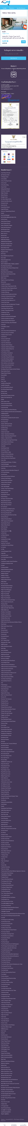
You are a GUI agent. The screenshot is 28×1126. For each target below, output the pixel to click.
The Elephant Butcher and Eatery (8, 897)
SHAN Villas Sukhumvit (6, 810)
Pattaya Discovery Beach (6, 707)
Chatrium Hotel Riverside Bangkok (8, 316)
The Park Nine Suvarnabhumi (7, 935)
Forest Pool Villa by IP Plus (6, 405)
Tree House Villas (5, 1010)
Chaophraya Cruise (5, 312)
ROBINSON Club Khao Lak (6, 761)
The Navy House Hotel (6, 927)
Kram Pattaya (4, 529)
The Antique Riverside (6, 883)
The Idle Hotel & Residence (7, 909)
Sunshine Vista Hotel (5, 844)
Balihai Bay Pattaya (5, 239)
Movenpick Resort (5, 636)
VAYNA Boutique (4, 1029)
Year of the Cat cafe (5, 1101)
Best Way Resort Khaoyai (6, 265)
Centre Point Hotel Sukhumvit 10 (8, 300)
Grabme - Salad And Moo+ (6, 438)
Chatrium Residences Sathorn (7, 318)
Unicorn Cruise (4, 1022)
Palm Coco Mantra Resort (6, 695)
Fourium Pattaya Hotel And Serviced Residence (11, 411)
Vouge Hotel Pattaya (5, 1053)
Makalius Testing (4, 575)
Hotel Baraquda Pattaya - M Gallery (8, 462)
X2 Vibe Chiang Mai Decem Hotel (8, 1097)
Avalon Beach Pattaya (5, 221)
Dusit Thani (3, 381)
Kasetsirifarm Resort (5, 494)
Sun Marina (3, 832)
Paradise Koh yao (4, 703)
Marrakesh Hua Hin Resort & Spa (8, 599)
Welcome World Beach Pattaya (7, 1061)
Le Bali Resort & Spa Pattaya (7, 545)
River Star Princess (5, 757)
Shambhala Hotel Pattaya (6, 808)
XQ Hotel (3, 1099)
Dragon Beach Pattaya (6, 373)
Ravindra (3, 741)
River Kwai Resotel (5, 753)
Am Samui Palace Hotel (6, 199)
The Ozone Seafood (5, 931)
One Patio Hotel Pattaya (6, 678)
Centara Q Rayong (5, 292)
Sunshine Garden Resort (6, 836)
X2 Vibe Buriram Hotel (6, 1095)
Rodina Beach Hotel (5, 765)
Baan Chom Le (4, 233)
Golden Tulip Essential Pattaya (7, 433)
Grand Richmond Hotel (6, 444)
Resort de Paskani (5, 747)
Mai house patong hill (5, 571)
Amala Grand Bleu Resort (6, 201)
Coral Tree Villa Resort (6, 342)
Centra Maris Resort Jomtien (7, 298)
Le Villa (2, 549)
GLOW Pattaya (4, 429)
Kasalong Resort (4, 492)
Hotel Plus (3, 468)
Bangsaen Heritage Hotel (6, 243)
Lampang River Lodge (6, 539)
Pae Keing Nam (4, 691)
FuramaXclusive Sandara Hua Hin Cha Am (10, 417)
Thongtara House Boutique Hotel (8, 998)
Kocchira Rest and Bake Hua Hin (8, 508)
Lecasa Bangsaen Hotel (6, 551)
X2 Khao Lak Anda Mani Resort (7, 1091)
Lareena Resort (4, 541)
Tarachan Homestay (5, 867)
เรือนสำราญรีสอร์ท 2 (5, 1114)
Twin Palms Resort (5, 1020)
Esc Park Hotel (4, 393)
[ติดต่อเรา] (13, 74)
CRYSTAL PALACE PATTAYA (7, 361)
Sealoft (2, 806)
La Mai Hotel (3, 533)
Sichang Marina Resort (6, 816)
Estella (2, 399)
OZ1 (2, 682)
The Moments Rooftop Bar (6, 923)
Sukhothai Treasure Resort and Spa (8, 828)
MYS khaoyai (3, 638)
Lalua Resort (3, 537)
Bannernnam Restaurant (6, 245)
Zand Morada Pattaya (5, 1107)
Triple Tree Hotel (5, 1014)
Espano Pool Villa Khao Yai (6, 397)
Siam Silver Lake (4, 814)
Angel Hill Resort (4, 209)
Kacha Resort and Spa (5, 490)
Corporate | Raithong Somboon (7, 346)
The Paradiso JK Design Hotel (7, 933)
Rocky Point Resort (5, 763)
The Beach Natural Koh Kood (7, 885)
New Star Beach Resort (6, 652)
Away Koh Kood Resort (6, 227)
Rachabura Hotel (4, 737)
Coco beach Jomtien (5, 340)
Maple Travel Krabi (5, 593)
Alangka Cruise (4, 197)
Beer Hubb (3, 257)
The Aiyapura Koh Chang (6, 881)
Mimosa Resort (4, 630)
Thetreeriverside (5, 992)
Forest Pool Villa (4, 407)
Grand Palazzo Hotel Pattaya (7, 442)
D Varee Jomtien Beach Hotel (7, 365)
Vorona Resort (4, 1051)
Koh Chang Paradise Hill (6, 512)
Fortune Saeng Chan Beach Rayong (8, 409)
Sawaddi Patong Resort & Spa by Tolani (9, 796)
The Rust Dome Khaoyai (6, 958)
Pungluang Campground (6, 733)
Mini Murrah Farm (4, 632)
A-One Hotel (3, 183)
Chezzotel (3, 324)
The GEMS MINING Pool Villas (7, 903)
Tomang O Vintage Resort (6, 1004)
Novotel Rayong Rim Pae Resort (8, 660)
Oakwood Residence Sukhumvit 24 (8, 672)
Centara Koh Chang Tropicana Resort (9, 288)
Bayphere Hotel (4, 251)
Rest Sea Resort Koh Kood (6, 749)
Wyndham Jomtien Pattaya (7, 1089)
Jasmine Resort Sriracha (6, 482)
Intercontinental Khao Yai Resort (8, 476)
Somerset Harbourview (6, 820)
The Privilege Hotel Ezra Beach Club (9, 946)
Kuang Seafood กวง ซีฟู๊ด (6, 531)
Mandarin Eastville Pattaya (6, 585)
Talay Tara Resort (5, 861)
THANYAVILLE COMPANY (6, 875)
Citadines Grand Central (6, 334)
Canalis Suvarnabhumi (6, 284)
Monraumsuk (3, 634)
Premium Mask (4, 723)
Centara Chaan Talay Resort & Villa (8, 286)
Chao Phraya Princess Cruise (7, 308)
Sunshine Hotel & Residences (7, 840)
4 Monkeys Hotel (4, 176)
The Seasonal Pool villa (6, 966)
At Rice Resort (4, 219)
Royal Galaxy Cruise (5, 769)
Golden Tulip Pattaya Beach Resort (8, 436)
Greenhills (3, 446)
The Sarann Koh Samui (6, 960)
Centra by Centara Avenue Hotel (8, 296)
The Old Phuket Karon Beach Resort (8, 929)
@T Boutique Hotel (5, 174)
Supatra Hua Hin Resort (6, 846)
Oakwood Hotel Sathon (6, 670)
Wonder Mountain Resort (6, 1075)
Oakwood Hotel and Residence (8, 664)
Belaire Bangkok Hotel (6, 259)
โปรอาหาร (11, 8)
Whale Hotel (3, 1065)
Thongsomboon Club (5, 994)
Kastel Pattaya (4, 496)
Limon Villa (3, 559)
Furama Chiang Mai (5, 415)
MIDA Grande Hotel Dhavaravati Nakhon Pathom (11, 622)
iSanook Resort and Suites (6, 480)
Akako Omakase (4, 193)
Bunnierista (3, 282)
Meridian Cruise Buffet (6, 612)
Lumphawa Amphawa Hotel (7, 563)
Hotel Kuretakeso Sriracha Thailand (8, 466)
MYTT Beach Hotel (5, 640)
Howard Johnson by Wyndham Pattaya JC (10, 470)
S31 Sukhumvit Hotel (5, 784)
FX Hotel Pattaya (4, 419)
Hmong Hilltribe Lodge (6, 452)
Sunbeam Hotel (4, 834)
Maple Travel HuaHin (5, 591)
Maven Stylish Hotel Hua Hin (7, 601)
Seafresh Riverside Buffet (6, 802)
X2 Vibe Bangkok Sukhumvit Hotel (8, 1093)
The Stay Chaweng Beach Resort (8, 972)
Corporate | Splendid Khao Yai (7, 348)
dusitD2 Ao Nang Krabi (6, 383)
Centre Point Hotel (5, 302)
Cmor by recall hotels (5, 338)
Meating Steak (4, 603)
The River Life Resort (5, 952)
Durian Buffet (4, 375)
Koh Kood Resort (4, 516)
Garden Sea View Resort (6, 425)
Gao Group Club (4, 421)
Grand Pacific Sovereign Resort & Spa (9, 440)
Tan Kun (3, 863)
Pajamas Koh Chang (5, 693)
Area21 (2, 213)
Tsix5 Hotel (3, 1016)
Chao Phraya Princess (5, 172)
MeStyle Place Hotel (5, 618)
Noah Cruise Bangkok (5, 656)
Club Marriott (4, 336)
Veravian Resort (4, 1039)
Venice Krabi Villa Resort (6, 1037)
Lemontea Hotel (4, 555)
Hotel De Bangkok (5, 464)
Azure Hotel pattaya (5, 231)
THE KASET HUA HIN (5, 911)
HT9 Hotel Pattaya (5, 472)
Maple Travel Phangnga (6, 589)
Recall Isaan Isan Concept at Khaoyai (9, 743)
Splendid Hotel (4, 824)
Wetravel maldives (5, 1063)
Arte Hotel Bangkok (5, 215)
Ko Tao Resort (4, 506)
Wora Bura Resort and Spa (6, 1081)
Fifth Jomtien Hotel (5, 401)
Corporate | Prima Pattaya (6, 344)
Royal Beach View (5, 767)
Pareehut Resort (4, 705)
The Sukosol (3, 974)
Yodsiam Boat (4, 1103)
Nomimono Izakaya (5, 658)
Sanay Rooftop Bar (5, 792)
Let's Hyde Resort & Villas (6, 557)
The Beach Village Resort (6, 887)
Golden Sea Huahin (5, 431)
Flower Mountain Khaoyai (6, 403)
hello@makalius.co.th (6, 89)
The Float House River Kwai (7, 901)
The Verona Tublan (5, 980)
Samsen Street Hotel (5, 790)
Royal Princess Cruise (5, 771)
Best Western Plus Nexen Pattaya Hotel (9, 268)
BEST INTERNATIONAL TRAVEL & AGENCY (10, 263)
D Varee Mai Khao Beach (6, 367)
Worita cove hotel (5, 1085)
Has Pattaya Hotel (5, 448)
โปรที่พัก (4, 8)
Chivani (2, 328)
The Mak (3, 917)
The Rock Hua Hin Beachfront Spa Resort (10, 954)
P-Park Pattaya (4, 684)
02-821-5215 (3, 91)
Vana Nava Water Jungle (6, 1027)
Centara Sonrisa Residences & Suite (9, 294)
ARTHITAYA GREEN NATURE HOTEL (8, 217)
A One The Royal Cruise (6, 180)
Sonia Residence (4, 822)
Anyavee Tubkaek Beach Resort (8, 211)
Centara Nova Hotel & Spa (6, 290)
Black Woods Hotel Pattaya (7, 272)
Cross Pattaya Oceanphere (7, 353)
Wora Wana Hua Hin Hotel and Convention (10, 1083)
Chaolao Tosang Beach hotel (7, 310)
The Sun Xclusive (5, 976)
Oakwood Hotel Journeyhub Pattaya (9, 666)
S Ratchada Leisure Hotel (6, 782)
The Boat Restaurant (5, 891)
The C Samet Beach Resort (7, 893)
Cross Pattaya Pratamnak (6, 355)
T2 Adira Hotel (4, 856)
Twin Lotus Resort (5, 1018)
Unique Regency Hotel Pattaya (8, 1024)
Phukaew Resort (4, 717)
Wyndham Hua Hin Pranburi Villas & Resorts (10, 1087)
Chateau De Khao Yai (5, 314)
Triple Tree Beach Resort (6, 1012)
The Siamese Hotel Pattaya (7, 968)
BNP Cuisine (3, 278)
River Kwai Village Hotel (6, 755)
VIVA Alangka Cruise (5, 1047)
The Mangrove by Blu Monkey (7, 919)
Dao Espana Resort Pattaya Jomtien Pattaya (10, 369)
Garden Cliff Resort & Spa (6, 423)
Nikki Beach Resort (5, 654)
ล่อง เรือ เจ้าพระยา (21, 8)
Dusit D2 (3, 377)
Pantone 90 (3, 697)
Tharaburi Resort (4, 877)
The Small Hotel (4, 970)
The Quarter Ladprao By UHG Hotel (8, 948)
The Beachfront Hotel (5, 889)
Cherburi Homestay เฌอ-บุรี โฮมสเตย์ (8, 322)
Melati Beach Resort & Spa (6, 606)
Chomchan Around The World (7, 332)
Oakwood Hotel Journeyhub (7, 668)
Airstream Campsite (5, 191)
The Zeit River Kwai (5, 984)
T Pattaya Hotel (4, 854)
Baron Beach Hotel (5, 247)
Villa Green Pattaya (5, 1043)
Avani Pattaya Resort (5, 223)
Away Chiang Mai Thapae (6, 225)
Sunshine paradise (5, 842)
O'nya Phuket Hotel (5, 662)
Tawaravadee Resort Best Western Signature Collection (13, 871)
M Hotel (2, 565)
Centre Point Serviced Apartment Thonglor (10, 304)
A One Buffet (4, 178)
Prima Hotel (3, 725)
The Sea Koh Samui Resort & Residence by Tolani (11, 964)
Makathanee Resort (5, 577)
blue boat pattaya (5, 276)
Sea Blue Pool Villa (5, 798)
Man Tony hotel (4, 583)
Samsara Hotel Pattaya (6, 788)
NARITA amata (4, 644)
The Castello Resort (5, 895)
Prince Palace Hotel (5, 727)
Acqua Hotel (3, 187)
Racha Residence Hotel (6, 735)
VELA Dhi (3, 1033)
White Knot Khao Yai (5, 1067)
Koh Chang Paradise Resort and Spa (8, 514)
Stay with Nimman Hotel (6, 826)
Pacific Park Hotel (4, 688)
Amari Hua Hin (4, 205)
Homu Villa (3, 460)
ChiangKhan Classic (5, 326)
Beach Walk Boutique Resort (7, 255)
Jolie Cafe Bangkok (5, 486)
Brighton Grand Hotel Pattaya (7, 280)
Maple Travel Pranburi (5, 597)
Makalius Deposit (4, 573)
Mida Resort (3, 624)
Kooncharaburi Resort (5, 523)
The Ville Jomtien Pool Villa (7, 982)
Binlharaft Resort (4, 270)
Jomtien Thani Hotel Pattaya (7, 488)
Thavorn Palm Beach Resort (7, 879)
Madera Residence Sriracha (7, 569)
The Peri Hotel (4, 939)
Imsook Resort (4, 474)
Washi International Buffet (6, 1055)
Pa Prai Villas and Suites (6, 686)
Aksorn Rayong (4, 195)
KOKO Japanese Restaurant (7, 521)
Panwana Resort (4, 701)
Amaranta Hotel (4, 203)
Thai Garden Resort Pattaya (7, 873)
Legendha (3, 553)
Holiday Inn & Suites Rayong (7, 454)
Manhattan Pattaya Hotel (6, 587)
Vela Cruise (3, 1031)
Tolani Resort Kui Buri (5, 1002)
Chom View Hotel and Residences (8, 330)
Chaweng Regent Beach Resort (8, 320)
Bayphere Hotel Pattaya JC (7, 249)
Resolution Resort (5, 745)
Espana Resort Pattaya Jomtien (7, 395)
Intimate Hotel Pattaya (6, 478)
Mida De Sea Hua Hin (5, 620)
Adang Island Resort (5, 189)
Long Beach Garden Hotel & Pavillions (9, 561)
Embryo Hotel (4, 391)
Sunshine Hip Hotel (5, 838)
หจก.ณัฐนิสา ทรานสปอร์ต (6, 1109)
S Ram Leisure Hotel (5, 780)
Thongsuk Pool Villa (5, 996)
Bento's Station (4, 261)
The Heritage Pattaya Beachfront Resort (10, 907)
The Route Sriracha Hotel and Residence (10, 956)
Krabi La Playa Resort (5, 525)
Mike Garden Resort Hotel (6, 626)
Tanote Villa (3, 865)
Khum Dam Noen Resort (6, 504)
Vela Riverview (4, 1035)
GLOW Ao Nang (4, 427)
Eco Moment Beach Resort (6, 389)
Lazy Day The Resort (5, 543)
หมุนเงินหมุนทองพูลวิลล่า (6, 1112)
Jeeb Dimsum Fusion (5, 484)
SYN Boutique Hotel (5, 852)
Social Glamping (4, 818)
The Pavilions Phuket (5, 937)
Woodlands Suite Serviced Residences (9, 1079)
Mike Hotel (3, 628)
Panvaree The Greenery (6, 699)
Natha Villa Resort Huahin (6, 646)
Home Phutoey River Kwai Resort (8, 458)
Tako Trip (3, 859)
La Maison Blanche (5, 535)
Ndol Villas (3, 648)
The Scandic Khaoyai (5, 962)
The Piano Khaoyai (5, 941)
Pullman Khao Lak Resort (6, 731)
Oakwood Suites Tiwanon (6, 674)
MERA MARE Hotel (5, 610)
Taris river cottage (5, 869)
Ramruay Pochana (5, 739)
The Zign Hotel (4, 986)
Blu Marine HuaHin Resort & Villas (8, 274)
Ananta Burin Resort (5, 207)
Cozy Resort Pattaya (5, 350)
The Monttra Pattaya (5, 925)
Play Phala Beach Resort (6, 719)
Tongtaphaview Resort (6, 1006)
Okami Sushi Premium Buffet (7, 676)
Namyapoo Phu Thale (5, 642)
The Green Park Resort (6, 905)
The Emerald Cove (5, 899)
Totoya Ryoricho (4, 1008)
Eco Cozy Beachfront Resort (7, 387)
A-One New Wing (5, 185)
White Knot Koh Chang (6, 1069)
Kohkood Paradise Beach (6, 518)
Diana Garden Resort (5, 371)
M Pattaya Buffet (4, 567)
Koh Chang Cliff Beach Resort (7, 510)
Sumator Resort (4, 830)
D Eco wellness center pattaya (7, 363)
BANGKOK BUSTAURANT (6, 241)
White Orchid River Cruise (6, 1071)
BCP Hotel (3, 253)
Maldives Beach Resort (6, 579)
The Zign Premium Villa (6, 988)
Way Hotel (3, 1059)
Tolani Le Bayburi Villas (6, 1000)
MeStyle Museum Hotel (6, 616)
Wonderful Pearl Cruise (6, 1077)
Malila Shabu (3, 581)
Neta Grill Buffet (4, 650)
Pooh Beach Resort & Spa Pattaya (8, 721)
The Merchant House (5, 921)
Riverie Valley (4, 759)
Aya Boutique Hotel (5, 229)
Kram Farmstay (4, 527)
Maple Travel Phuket (5, 595)
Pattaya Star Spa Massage (6, 713)
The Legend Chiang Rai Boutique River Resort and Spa (13, 913)
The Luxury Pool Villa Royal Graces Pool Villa (10, 915)
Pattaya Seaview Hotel (6, 711)
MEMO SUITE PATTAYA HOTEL (7, 608)
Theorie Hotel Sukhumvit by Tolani (8, 990)
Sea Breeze (3, 800)
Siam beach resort (5, 812)
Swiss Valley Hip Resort (6, 850)
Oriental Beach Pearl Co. (6, 680)
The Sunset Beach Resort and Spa (8, 978)
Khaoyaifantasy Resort (6, 500)
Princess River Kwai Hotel (6, 729)
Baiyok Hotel (4, 235)
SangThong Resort (5, 794)
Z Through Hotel (4, 1105)
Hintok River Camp (5, 450)
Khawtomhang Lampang (6, 502)
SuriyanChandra (4, 848)
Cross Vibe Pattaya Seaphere (7, 359)
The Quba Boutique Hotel (6, 950)
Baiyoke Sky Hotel (5, 237)
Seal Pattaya (4, 804)
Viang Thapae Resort (5, 1041)
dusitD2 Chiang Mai (5, 385)
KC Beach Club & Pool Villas (7, 498)
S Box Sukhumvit (4, 778)
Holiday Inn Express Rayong (7, 456)
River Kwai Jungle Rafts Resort (7, 751)
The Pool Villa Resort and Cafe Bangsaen (10, 944)
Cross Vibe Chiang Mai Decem (7, 357)
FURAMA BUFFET (5, 413)
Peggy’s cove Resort (5, 715)
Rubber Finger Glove (5, 776)
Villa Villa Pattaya (5, 1045)
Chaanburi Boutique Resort (7, 306)
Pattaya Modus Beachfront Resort (8, 709)
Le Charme (3, 547)
